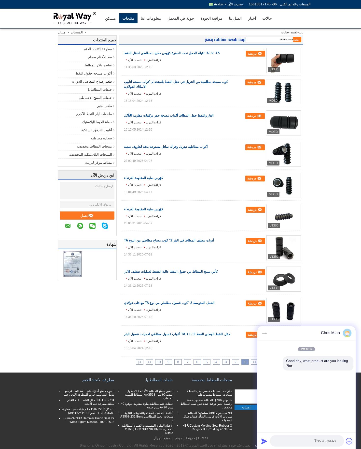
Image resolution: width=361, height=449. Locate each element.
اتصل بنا (235, 18)
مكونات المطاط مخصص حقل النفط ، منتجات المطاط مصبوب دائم (209, 392)
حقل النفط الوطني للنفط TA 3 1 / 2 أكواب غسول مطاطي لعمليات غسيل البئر (177, 334)
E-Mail (203, 438)
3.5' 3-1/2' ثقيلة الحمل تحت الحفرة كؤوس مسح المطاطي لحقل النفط (172, 53)
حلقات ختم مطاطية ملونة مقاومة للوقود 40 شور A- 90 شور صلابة (147, 405)
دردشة (253, 53)
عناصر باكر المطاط (98, 65)
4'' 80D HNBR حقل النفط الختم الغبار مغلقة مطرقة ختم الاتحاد (90, 401)
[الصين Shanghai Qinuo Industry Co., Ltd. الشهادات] (72, 264)
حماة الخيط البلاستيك (97, 122)
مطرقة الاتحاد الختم (98, 49)
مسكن (110, 18)
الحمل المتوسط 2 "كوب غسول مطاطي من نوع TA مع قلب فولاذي (169, 303)
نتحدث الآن (235, 4)
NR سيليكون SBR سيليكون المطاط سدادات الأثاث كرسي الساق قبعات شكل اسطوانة (207, 416)
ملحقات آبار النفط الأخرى (93, 114)
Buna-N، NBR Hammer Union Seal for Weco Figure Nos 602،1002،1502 (89, 420)
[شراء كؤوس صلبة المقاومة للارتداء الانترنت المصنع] (283, 185)
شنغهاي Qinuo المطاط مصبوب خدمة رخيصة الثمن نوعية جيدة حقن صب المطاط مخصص (206, 403)
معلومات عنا (151, 18)
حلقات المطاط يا (100, 89)
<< (255, 362)
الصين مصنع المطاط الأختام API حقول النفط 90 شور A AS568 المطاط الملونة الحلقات (149, 394)
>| (139, 362)
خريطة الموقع (185, 438)
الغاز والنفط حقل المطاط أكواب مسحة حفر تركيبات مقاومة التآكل (169, 115)
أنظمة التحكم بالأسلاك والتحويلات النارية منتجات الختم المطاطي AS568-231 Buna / (146, 416)
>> (149, 362)
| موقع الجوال (163, 438)
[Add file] (349, 441)
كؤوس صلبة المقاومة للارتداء (143, 178)
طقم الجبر (104, 106)
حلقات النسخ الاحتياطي (95, 98)
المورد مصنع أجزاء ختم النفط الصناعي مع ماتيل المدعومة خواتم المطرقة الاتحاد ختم (89, 392)
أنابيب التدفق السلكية (96, 130)
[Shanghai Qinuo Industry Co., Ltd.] (73, 18)
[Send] (264, 441)
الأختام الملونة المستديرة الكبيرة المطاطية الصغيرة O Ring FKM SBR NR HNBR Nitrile (147, 429)
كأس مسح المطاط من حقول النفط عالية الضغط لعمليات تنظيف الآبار (171, 271)
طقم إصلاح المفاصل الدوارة (92, 81)
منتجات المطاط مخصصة (94, 146)
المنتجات (76, 32)
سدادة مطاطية (101, 138)
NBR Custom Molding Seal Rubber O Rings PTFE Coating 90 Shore (207, 427)
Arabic (219, 4)
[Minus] (264, 333)
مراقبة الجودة (211, 18)
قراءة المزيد (153, 60)
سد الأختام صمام (100, 57)
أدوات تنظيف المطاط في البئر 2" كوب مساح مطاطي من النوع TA (169, 240)
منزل (62, 32)
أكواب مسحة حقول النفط (93, 73)
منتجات (128, 18)
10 (159, 362)
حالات (267, 18)
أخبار (252, 18)
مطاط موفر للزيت (98, 163)
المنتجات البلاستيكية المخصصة (90, 154)
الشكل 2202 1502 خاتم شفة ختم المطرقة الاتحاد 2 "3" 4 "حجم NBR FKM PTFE (88, 411)
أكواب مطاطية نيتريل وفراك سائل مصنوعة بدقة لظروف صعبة (166, 147)
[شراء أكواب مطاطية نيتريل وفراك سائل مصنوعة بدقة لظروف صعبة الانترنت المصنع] (283, 154)
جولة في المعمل (180, 18)
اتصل (84, 215)
